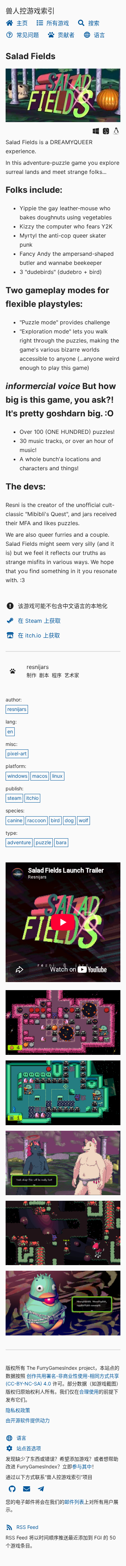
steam (14, 798)
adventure (19, 842)
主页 (22, 23)
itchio (32, 798)
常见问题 (27, 34)
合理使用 (89, 1392)
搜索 (93, 23)
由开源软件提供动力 (28, 1420)
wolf (83, 820)
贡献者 (66, 34)
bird (55, 820)
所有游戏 (58, 23)
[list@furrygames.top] (26, 1489)
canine (14, 820)
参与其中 (82, 1466)
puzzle (43, 842)
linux (57, 776)
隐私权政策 (18, 1410)
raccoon (36, 820)
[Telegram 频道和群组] (40, 1489)
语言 (99, 34)
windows (17, 776)
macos (39, 776)
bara (61, 842)
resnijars (16, 709)
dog (69, 820)
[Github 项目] (12, 1489)
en (10, 731)
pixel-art (17, 753)
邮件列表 (74, 1502)
